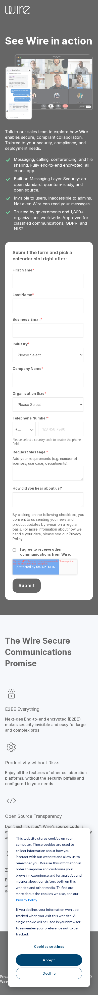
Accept (49, 960)
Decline (49, 973)
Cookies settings (49, 946)
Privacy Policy (26, 900)
